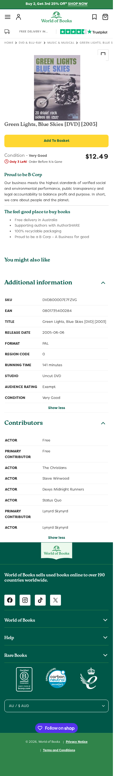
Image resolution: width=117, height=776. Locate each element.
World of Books (49, 741)
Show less (56, 408)
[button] (7, 17)
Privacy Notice (77, 741)
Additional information (38, 283)
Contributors (23, 423)
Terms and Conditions (59, 750)
